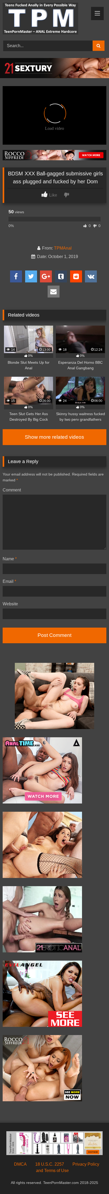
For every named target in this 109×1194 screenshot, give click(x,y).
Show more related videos (54, 437)
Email (9, 581)
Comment (12, 490)
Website (10, 604)
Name (10, 559)
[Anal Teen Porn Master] (45, 19)
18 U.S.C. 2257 (49, 1164)
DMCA (20, 1164)
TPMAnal (63, 248)
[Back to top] (92, 1178)
